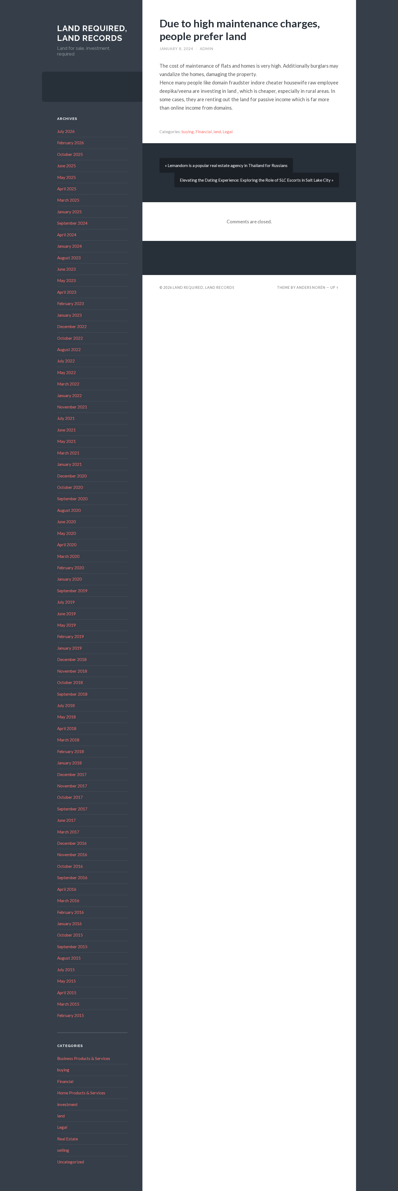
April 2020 (66, 544)
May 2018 (66, 716)
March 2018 (68, 739)
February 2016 (70, 912)
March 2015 (68, 1004)
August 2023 (69, 257)
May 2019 (66, 625)
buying (63, 1069)
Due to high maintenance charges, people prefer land (239, 29)
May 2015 (66, 981)
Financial (65, 1081)
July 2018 (66, 705)
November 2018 (72, 671)
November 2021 (72, 406)
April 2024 (66, 234)
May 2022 (66, 372)
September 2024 (72, 223)
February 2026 (70, 142)
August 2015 (69, 958)
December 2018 (72, 659)
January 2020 (69, 579)
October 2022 (70, 338)
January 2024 (69, 246)
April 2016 (66, 889)
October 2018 (70, 682)
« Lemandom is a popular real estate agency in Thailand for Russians (226, 165)
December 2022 (72, 326)
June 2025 (66, 165)
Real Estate (67, 1138)
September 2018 (72, 694)
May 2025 (66, 177)
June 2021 (66, 429)
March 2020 (68, 556)
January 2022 (69, 395)
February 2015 (70, 1015)
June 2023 (66, 269)
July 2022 (66, 360)
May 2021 (66, 441)
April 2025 (66, 188)
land (61, 1115)
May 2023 (66, 280)
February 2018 (70, 751)
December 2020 (72, 475)
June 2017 (66, 820)
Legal (62, 1127)
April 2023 (66, 292)
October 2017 (70, 797)
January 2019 (69, 648)
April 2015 (66, 992)
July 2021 (66, 418)
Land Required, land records (92, 33)
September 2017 (72, 808)
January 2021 (69, 464)
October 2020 (70, 487)
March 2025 (68, 200)
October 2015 (70, 934)
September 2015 (72, 946)
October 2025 (70, 154)
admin (206, 49)
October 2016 (70, 866)
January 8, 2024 (176, 49)
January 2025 (69, 211)
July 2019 (66, 602)
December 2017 (72, 774)
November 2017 (72, 785)
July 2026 (66, 131)
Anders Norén (310, 287)
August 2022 (69, 349)
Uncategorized (70, 1161)
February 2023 (70, 303)
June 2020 (66, 521)
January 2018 (69, 762)
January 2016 (69, 923)
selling (63, 1150)
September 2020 (72, 498)
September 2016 (72, 877)
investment (67, 1104)
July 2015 (66, 969)
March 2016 (68, 900)
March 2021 (68, 452)
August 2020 (69, 510)
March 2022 (68, 383)
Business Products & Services (83, 1058)
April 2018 (66, 728)
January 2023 (69, 315)
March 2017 (68, 831)
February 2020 (70, 567)
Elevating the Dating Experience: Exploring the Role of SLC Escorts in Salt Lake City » (257, 180)
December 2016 (72, 843)
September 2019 (72, 590)
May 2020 (66, 533)
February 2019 (70, 636)
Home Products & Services (81, 1092)
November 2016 (72, 854)
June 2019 (66, 613)
